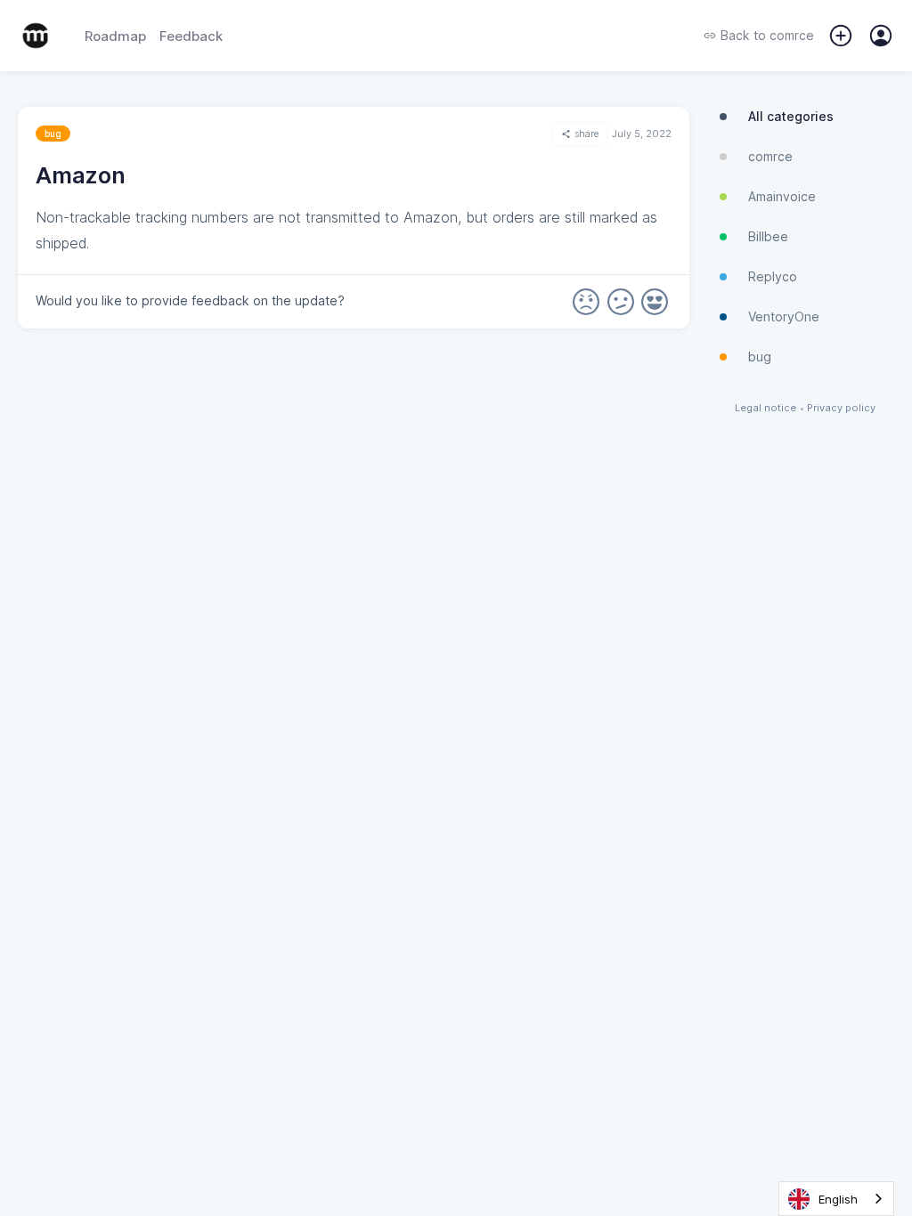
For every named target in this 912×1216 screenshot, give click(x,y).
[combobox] (836, 1198)
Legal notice (765, 408)
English (838, 1199)
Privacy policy (841, 408)
